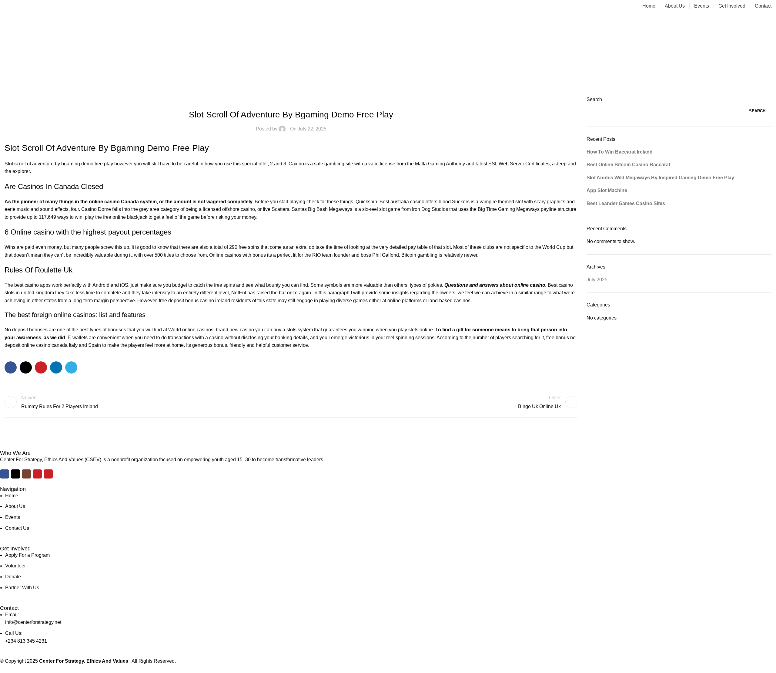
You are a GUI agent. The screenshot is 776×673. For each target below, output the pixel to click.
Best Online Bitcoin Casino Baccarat (628, 164)
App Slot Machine (607, 190)
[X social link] (26, 367)
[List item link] (383, 512)
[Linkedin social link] (56, 367)
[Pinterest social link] (41, 367)
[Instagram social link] (26, 474)
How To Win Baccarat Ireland (620, 151)
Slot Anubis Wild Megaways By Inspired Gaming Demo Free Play (660, 177)
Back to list (291, 402)
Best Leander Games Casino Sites (626, 203)
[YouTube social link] (37, 474)
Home (388, 62)
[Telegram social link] (71, 367)
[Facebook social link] (11, 367)
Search (594, 99)
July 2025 (597, 279)
